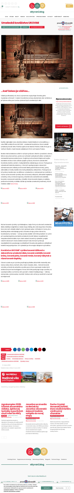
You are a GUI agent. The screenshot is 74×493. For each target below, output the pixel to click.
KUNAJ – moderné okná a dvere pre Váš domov (60, 191)
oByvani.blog (37, 12)
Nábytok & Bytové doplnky (11, 27)
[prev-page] (56, 203)
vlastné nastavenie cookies (12, 491)
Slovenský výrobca (17, 359)
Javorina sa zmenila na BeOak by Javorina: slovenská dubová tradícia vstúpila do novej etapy (36, 410)
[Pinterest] (40, 349)
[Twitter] (15, 3)
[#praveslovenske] (63, 91)
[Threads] (12, 3)
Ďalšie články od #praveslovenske (61, 161)
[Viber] (27, 349)
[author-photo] (12, 415)
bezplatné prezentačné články (64, 28)
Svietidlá (37, 359)
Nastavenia (59, 488)
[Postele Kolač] (70, 198)
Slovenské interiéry (37, 27)
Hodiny (8, 359)
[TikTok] (67, 117)
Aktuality (4, 415)
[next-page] (59, 203)
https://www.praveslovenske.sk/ (63, 101)
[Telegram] (31, 349)
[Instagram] (5, 3)
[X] (35, 349)
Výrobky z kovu (24, 361)
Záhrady (25, 27)
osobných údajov (9, 489)
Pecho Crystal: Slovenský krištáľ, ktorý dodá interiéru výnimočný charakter (61, 175)
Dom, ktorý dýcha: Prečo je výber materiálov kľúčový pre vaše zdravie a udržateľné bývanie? (60, 183)
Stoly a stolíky (29, 359)
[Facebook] (9, 3)
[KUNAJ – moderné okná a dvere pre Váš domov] (70, 192)
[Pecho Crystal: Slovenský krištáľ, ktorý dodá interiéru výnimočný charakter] (70, 175)
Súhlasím (47, 488)
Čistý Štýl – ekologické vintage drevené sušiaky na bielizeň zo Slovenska (61, 167)
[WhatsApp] (23, 349)
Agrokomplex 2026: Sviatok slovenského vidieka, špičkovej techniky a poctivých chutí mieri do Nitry (12, 409)
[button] (12, 7)
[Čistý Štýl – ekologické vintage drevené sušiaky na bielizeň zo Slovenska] (70, 167)
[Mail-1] (49, 470)
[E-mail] (44, 349)
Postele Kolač (58, 196)
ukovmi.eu (14, 184)
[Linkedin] (2, 3)
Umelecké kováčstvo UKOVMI (15, 354)
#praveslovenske (67, 26)
